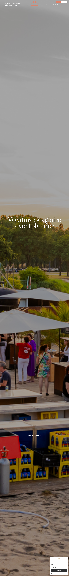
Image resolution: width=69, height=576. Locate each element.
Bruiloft (5, 4)
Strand (14, 4)
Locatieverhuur (16, 3)
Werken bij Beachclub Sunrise (10, 5)
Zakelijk (10, 4)
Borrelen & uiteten (8, 3)
